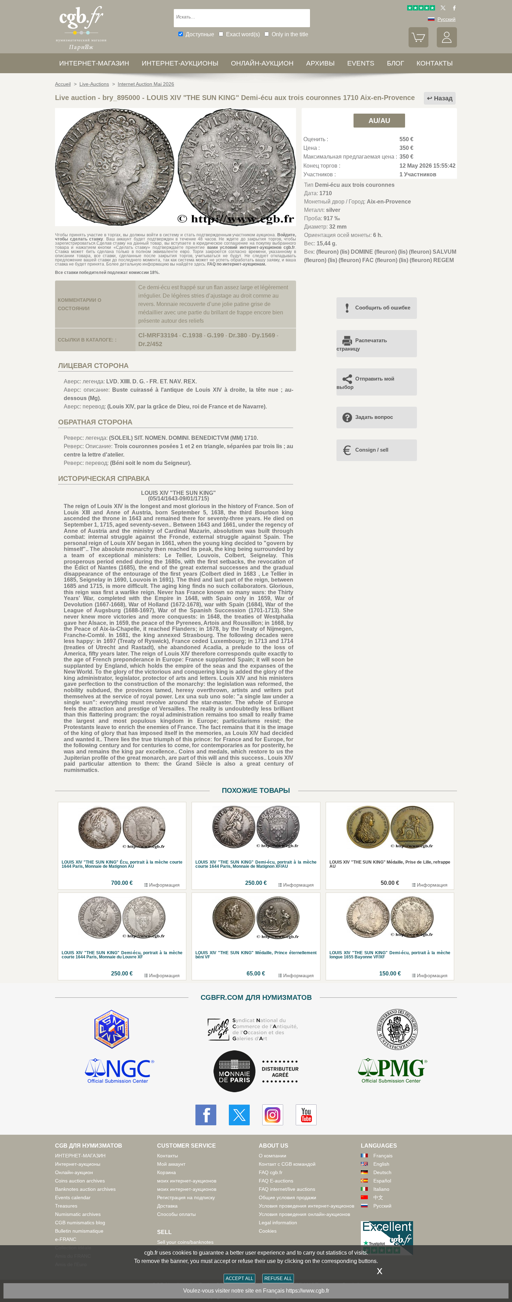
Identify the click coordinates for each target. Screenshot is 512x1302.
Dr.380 (237, 335)
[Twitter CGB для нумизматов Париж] (239, 1114)
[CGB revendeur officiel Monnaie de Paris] (256, 1071)
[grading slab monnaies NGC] (119, 1071)
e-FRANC (65, 1239)
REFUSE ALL (278, 1278)
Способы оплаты (176, 1214)
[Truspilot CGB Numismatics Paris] (421, 9)
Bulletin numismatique (79, 1231)
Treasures (66, 1206)
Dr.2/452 (150, 343)
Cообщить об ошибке (382, 308)
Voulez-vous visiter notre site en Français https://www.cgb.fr (256, 1291)
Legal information (278, 1222)
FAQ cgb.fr (270, 1172)
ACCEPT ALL (239, 1278)
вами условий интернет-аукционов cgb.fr (251, 247)
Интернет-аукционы (180, 63)
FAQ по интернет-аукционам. (236, 264)
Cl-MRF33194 (158, 335)
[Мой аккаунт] (447, 45)
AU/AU (379, 120)
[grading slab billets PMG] (392, 1071)
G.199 (215, 335)
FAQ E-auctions (276, 1181)
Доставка (167, 1206)
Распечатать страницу (361, 344)
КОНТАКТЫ (435, 63)
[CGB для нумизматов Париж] (81, 50)
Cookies (268, 1231)
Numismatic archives (78, 1214)
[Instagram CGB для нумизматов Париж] (272, 1114)
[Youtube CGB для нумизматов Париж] (306, 1114)
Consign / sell (371, 450)
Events (360, 63)
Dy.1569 (263, 335)
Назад (443, 98)
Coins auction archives (80, 1181)
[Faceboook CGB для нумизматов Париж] (205, 1114)
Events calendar (73, 1197)
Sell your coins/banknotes (185, 1242)
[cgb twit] (441, 9)
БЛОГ (395, 63)
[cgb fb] (452, 9)
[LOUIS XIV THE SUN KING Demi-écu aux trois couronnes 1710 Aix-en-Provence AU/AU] (175, 224)
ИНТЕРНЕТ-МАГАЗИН (94, 63)
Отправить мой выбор (365, 383)
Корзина (166, 1172)
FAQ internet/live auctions (287, 1189)
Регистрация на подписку (186, 1197)
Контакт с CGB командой (287, 1164)
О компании (272, 1155)
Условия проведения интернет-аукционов (306, 1206)
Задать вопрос (374, 417)
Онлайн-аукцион (262, 63)
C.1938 (192, 335)
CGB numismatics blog (80, 1222)
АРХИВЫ (320, 63)
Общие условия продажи (287, 1197)
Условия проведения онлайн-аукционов (304, 1214)
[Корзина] (419, 45)
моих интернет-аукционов (186, 1181)
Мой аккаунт (171, 1164)
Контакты (167, 1155)
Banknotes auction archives (85, 1189)
